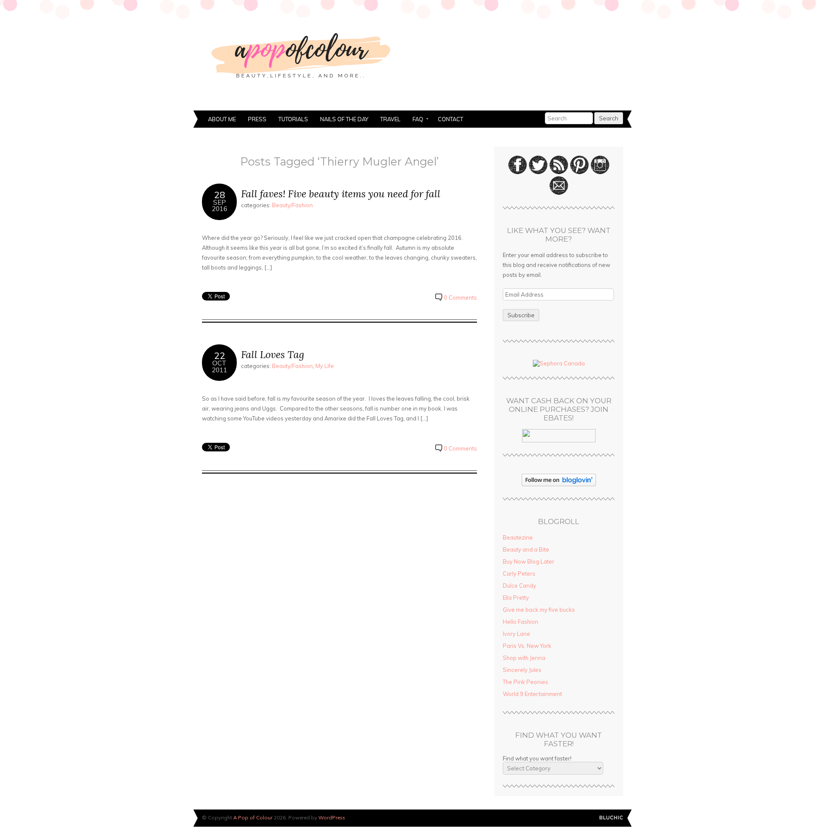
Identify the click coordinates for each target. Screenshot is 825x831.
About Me (222, 119)
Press (257, 119)
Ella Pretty (516, 597)
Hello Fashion (520, 621)
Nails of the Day (344, 119)
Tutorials (293, 119)
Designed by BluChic (611, 818)
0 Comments (460, 297)
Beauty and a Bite (526, 549)
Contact (450, 119)
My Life (324, 365)
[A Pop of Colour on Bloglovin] (559, 484)
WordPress (331, 817)
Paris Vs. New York (527, 645)
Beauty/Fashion (292, 205)
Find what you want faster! (537, 758)
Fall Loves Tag (272, 354)
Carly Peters (519, 573)
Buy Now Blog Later (528, 561)
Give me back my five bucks (539, 609)
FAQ (414, 120)
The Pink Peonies (525, 681)
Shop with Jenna (524, 657)
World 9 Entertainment (532, 693)
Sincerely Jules (522, 669)
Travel (390, 119)
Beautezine (518, 537)
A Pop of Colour (252, 817)
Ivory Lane (516, 633)
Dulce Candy (519, 585)
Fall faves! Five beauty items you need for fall (340, 193)
